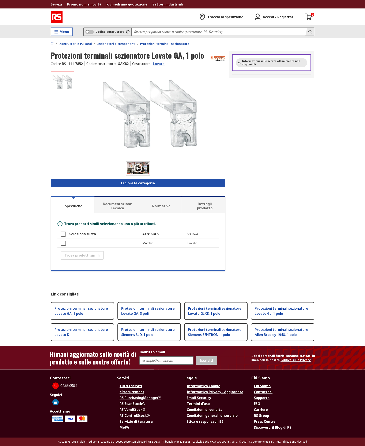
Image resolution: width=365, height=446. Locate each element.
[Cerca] (309, 32)
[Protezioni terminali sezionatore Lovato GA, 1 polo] (150, 114)
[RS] (57, 17)
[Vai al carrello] (308, 17)
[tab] (72, 204)
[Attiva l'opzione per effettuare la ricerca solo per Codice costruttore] (127, 31)
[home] (52, 43)
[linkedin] (55, 402)
